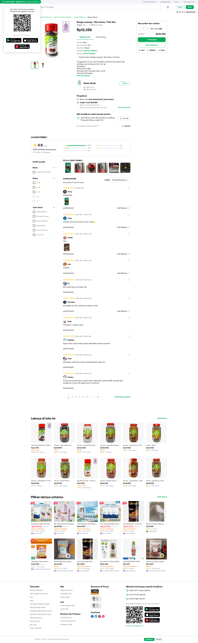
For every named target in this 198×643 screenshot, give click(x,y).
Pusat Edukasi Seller (67, 605)
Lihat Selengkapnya (83, 75)
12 (98, 397)
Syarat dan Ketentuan (68, 621)
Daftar (190, 7)
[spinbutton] (143, 29)
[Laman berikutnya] (101, 396)
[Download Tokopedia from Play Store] (152, 609)
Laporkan (127, 126)
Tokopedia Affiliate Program (40, 604)
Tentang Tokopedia (149, 2)
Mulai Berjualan (165, 2)
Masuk (180, 7)
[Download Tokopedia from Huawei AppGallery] (152, 620)
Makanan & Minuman (45, 17)
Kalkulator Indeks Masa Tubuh (40, 614)
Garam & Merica (79, 17)
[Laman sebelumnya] (64, 396)
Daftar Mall (64, 609)
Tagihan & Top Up (66, 590)
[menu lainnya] (129, 188)
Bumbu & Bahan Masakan (62, 17)
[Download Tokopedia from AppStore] (152, 614)
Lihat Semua (162, 418)
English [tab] (158, 639)
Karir (31, 597)
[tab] (85, 37)
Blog (31, 600)
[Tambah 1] (147, 28)
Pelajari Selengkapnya (134, 626)
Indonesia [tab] (149, 639)
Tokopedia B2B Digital (37, 607)
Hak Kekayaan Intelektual (39, 594)
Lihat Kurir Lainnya (124, 107)
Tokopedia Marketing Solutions (41, 611)
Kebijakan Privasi (66, 624)
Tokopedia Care (189, 2)
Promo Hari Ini (35, 621)
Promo (177, 2)
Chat (142, 50)
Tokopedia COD (66, 594)
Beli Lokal (33, 625)
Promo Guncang (35, 628)
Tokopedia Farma (36, 618)
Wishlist (152, 50)
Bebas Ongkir (65, 597)
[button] (187, 12)
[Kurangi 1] (139, 28)
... (94, 397)
